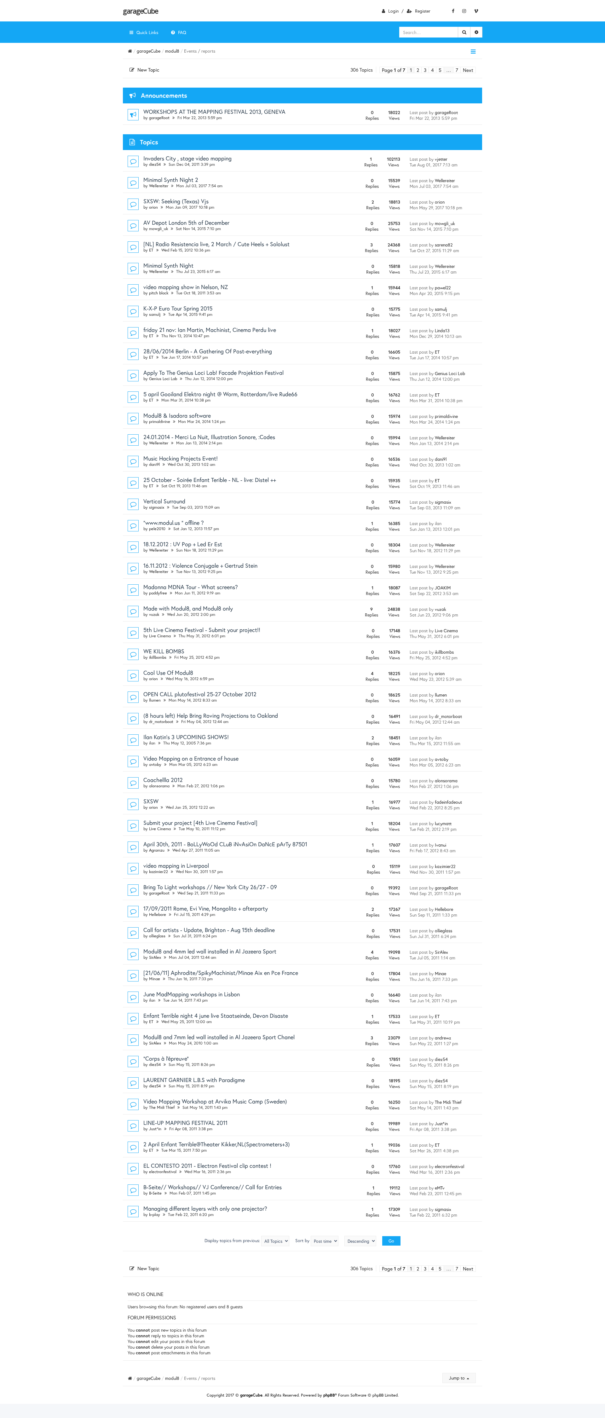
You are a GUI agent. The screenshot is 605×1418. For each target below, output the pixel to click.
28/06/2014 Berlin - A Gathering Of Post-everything (207, 351)
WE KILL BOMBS (163, 651)
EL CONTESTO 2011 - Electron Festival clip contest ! (207, 1165)
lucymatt (443, 823)
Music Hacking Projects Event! (180, 458)
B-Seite (155, 1193)
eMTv (440, 1188)
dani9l (154, 464)
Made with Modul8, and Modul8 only (188, 608)
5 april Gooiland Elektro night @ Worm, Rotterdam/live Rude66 (220, 394)
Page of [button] (393, 70)
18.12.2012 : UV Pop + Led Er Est (182, 544)
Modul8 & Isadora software (177, 415)
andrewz (443, 1038)
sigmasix (156, 507)
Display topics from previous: (233, 1240)
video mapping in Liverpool (176, 865)
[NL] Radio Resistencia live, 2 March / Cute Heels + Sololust (216, 244)
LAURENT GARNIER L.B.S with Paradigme (194, 1080)
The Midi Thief (162, 1107)
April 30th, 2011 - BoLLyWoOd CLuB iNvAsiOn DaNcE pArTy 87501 (225, 844)
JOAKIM (443, 588)
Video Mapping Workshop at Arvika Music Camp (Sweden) (215, 1101)
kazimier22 (158, 871)
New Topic (148, 69)
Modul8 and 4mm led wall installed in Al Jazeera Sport (209, 951)
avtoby (155, 764)
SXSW (150, 801)
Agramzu (156, 850)
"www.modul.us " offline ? (173, 522)
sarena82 (443, 245)
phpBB (329, 1395)
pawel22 (443, 288)
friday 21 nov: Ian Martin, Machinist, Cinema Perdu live (209, 329)
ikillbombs (157, 657)
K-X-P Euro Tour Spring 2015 (177, 308)
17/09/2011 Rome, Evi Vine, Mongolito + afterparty (205, 908)
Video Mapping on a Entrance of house (191, 758)
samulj (154, 314)
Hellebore (157, 914)
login (393, 11)
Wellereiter (158, 185)
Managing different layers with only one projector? (205, 1208)
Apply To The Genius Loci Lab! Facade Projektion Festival (213, 372)
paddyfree (158, 593)
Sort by (303, 1240)
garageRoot (159, 117)
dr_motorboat (161, 721)
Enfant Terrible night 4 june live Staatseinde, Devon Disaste (215, 1015)
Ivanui (440, 845)
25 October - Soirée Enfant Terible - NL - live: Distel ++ (209, 479)
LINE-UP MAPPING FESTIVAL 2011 (185, 1122)
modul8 (172, 51)
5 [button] (440, 70)
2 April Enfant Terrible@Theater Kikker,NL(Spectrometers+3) (216, 1144)
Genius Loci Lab (163, 378)
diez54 (155, 164)
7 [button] (457, 70)
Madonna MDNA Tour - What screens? (190, 587)
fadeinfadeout (448, 802)
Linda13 (442, 330)
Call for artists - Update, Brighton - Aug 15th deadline (209, 930)
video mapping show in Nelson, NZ (185, 287)
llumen (155, 700)
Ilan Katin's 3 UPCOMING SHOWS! (186, 737)
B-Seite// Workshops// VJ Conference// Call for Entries (212, 1187)
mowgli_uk (158, 228)
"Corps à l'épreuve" (166, 1058)
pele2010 (157, 528)
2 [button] (418, 70)
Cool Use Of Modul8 (168, 672)
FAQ (182, 32)
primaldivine (159, 421)
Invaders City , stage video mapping (187, 158)
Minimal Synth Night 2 (170, 179)
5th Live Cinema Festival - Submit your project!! (201, 630)
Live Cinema (160, 636)
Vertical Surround (164, 501)
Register (422, 11)
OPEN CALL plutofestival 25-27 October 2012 (199, 694)
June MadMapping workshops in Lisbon (191, 994)
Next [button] (468, 70)
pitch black (158, 293)
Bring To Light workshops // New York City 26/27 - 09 (210, 887)
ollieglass (157, 936)
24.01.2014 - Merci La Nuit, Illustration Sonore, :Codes (209, 437)
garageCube (140, 10)
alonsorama (159, 786)
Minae (154, 978)
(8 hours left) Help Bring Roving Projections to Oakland (210, 715)
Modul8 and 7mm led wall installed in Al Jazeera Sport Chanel (219, 1037)
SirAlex (155, 957)
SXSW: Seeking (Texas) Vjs (176, 201)
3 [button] (425, 70)
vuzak (154, 614)
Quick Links (147, 32)
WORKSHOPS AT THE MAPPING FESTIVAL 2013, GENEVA (214, 111)
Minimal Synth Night (168, 265)
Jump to (457, 1378)
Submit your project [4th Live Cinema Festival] (200, 822)
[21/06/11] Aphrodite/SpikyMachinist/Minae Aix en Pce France (220, 972)
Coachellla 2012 (163, 780)
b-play (154, 1214)
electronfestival (162, 1171)
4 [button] (432, 70)
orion (153, 207)
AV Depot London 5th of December (186, 222)
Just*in (155, 1129)
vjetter (441, 159)
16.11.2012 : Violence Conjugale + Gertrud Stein (200, 565)
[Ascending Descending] (360, 1241)
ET (151, 250)
